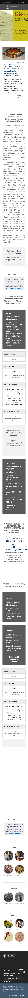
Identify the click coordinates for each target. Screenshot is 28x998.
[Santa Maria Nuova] (19, 897)
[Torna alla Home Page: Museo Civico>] (13, 7)
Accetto (23, 995)
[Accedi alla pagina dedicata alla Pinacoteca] (19, 856)
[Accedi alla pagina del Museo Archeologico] (8, 869)
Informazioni (13, 995)
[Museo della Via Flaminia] (8, 937)
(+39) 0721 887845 (15, 541)
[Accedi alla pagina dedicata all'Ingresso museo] (8, 856)
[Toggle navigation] (3, 7)
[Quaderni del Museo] (8, 923)
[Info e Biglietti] (19, 937)
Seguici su (21, 969)
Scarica (18, 253)
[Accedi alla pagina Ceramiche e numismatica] (19, 869)
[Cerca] (23, 7)
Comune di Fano (7, 2)
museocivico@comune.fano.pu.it (13, 984)
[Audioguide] (19, 923)
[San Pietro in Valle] (8, 897)
